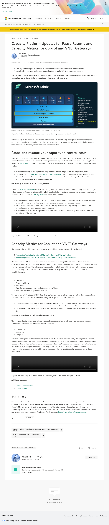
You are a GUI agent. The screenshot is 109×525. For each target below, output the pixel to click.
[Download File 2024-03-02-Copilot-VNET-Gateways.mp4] (43, 435)
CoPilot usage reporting (24, 386)
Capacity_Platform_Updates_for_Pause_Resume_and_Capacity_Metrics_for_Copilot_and (43, 134)
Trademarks (103, 516)
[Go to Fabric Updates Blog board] (15, 469)
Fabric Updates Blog (38, 24)
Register (93, 18)
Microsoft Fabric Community (13, 24)
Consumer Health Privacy (29, 520)
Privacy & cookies (81, 516)
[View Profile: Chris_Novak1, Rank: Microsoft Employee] (14, 56)
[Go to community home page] (18, 18)
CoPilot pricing (21, 388)
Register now (7, 11)
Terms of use (94, 516)
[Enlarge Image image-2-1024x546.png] (54, 105)
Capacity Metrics (39, 194)
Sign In (101, 18)
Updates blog (27, 24)
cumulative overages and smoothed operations (44, 174)
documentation (25, 163)
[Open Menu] (102, 24)
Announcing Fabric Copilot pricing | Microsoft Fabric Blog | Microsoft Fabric (43, 255)
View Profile (91, 457)
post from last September (25, 189)
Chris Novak (22, 54)
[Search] (88, 18)
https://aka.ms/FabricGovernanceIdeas (72, 412)
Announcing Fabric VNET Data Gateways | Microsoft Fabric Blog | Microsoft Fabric (46, 257)
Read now (90, 29)
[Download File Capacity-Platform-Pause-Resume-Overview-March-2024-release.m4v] (61, 430)
